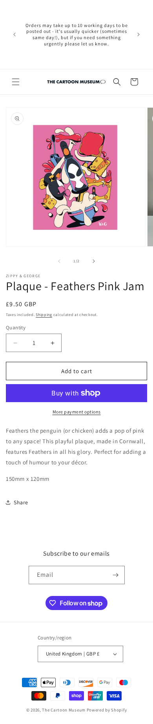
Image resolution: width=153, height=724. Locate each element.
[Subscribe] (115, 575)
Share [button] (21, 502)
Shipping (44, 314)
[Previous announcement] (14, 34)
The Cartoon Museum (64, 710)
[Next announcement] (138, 34)
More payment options (77, 412)
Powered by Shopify (107, 710)
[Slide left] (59, 261)
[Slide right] (93, 261)
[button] (15, 81)
